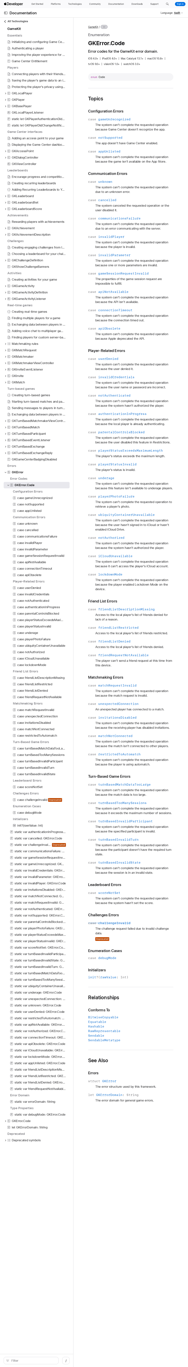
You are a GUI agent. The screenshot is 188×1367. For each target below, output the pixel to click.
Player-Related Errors (106, 350)
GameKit (93, 27)
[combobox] (33, 1361)
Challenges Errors (103, 915)
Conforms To (99, 1010)
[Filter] (33, 1360)
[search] (31, 1360)
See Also (98, 1060)
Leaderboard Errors (104, 884)
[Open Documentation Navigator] (5, 13)
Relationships (103, 997)
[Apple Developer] (14, 4)
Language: (167, 12)
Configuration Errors (106, 111)
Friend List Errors (102, 601)
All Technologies (18, 21)
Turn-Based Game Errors (109, 776)
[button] (167, 4)
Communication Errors (107, 173)
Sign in (180, 4)
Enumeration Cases (105, 950)
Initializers (97, 970)
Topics (95, 98)
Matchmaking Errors (105, 677)
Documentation (23, 13)
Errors (93, 1073)
